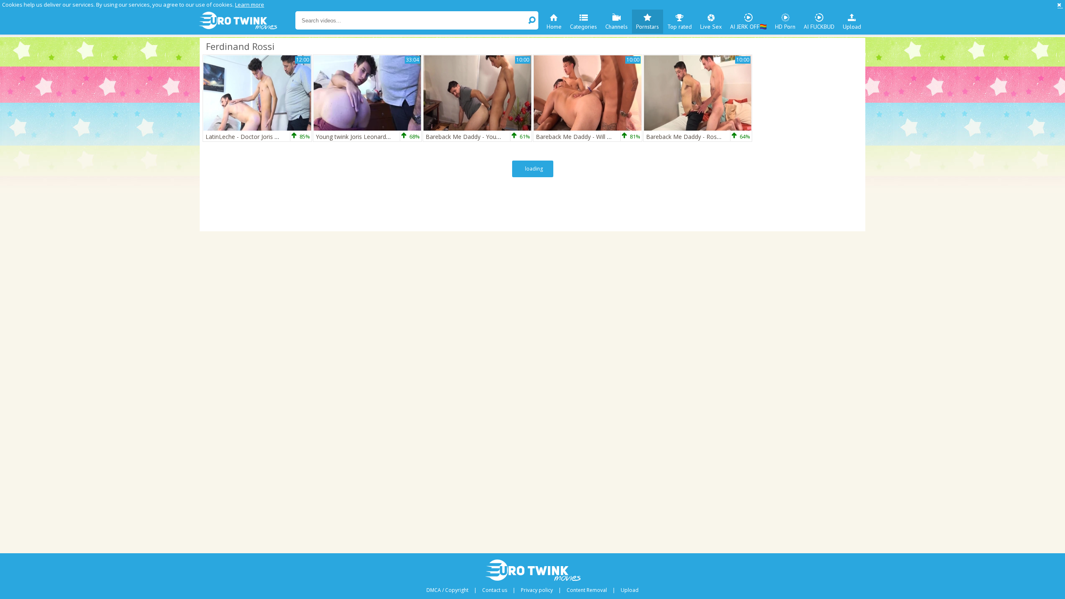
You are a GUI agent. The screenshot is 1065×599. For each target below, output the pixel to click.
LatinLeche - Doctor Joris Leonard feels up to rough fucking (286, 137)
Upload (852, 26)
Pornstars (647, 26)
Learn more (249, 4)
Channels (616, 26)
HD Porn (785, 26)
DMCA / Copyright (447, 590)
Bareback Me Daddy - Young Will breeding (482, 137)
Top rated (679, 26)
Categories (583, 26)
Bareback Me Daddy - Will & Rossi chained (593, 137)
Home (554, 26)
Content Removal (587, 590)
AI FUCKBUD (819, 26)
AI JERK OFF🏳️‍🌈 (748, 26)
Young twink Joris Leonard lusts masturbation (377, 137)
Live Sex (711, 26)
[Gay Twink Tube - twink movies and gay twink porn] (246, 20)
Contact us (494, 590)
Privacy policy (537, 590)
